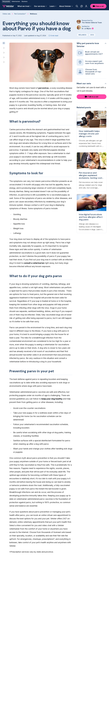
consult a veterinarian (34, 263)
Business (24, 1)
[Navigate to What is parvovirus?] (4, 48)
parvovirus (43, 88)
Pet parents (6, 1)
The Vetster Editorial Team (92, 22)
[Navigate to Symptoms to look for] (4, 53)
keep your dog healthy (51, 399)
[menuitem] (24, 6)
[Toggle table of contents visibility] (4, 43)
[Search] (76, 6)
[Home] (8, 6)
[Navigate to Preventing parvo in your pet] (4, 62)
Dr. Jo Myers (87, 28)
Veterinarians (16, 1)
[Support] (81, 6)
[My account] (86, 6)
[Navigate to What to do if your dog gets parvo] (4, 57)
